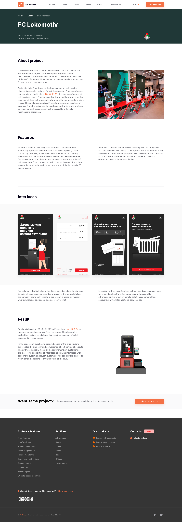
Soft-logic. (23, 515)
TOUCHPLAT (51, 94)
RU (134, 5)
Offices (100, 5)
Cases (64, 5)
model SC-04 (72, 329)
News (88, 5)
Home (21, 15)
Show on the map (65, 491)
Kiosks (76, 5)
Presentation (115, 5)
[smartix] (27, 4)
